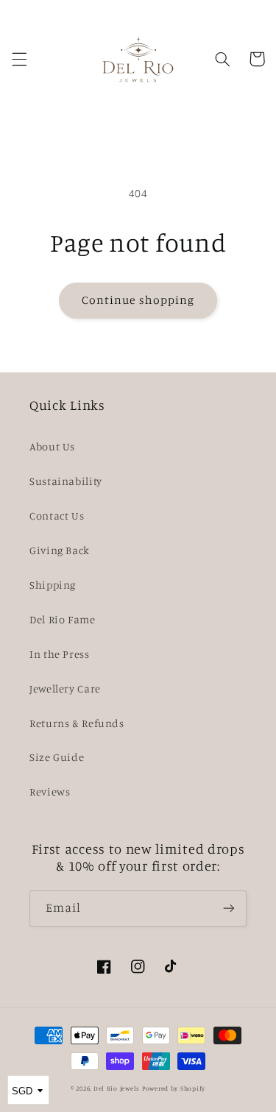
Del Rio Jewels (116, 1088)
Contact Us (56, 515)
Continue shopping (138, 300)
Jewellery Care (65, 688)
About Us (52, 446)
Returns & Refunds (76, 723)
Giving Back (59, 550)
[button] (19, 59)
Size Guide (56, 757)
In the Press (59, 654)
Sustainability (65, 481)
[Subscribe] (229, 908)
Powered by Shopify (173, 1088)
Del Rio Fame (62, 619)
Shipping (52, 584)
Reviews (49, 791)
